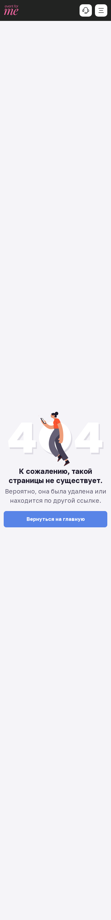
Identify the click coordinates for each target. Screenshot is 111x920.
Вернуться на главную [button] (56, 519)
